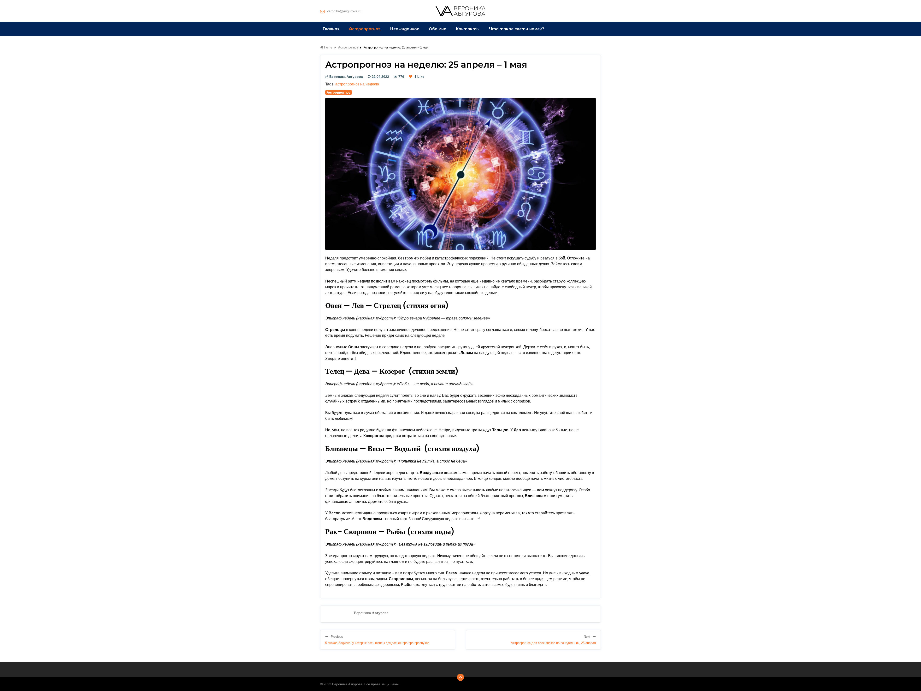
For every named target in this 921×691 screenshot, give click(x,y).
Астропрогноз (364, 29)
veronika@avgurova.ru (344, 11)
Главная (331, 29)
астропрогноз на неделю (357, 84)
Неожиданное (404, 29)
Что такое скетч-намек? (516, 29)
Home (327, 47)
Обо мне (437, 29)
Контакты (467, 29)
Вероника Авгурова (346, 76)
